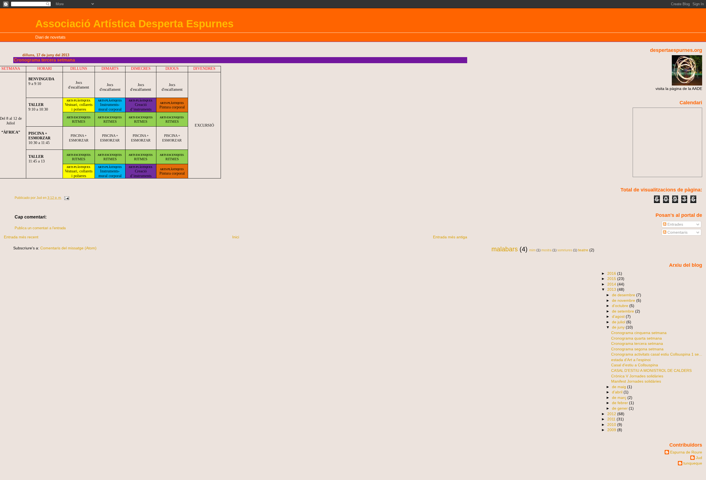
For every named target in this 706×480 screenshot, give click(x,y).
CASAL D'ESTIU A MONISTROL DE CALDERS (651, 370)
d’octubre (620, 305)
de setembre (623, 311)
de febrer (620, 403)
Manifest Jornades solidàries (636, 381)
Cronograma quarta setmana (636, 338)
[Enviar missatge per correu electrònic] (66, 197)
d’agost (619, 316)
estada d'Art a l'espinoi (631, 360)
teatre (583, 250)
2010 (612, 424)
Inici (235, 237)
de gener (620, 408)
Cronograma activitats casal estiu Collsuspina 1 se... (656, 354)
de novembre (624, 300)
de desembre (624, 295)
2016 (612, 273)
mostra (546, 250)
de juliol (619, 322)
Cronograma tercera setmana (637, 343)
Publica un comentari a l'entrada (40, 228)
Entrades (674, 224)
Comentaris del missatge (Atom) (68, 248)
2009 (612, 430)
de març (619, 397)
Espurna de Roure (686, 452)
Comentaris (677, 232)
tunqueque (692, 463)
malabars (504, 249)
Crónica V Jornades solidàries (637, 376)
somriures (564, 250)
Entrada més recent (21, 237)
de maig (619, 387)
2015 (612, 278)
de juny (619, 327)
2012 (612, 414)
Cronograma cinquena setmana (639, 332)
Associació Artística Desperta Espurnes (134, 24)
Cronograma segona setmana (637, 349)
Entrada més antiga (450, 237)
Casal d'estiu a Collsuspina (634, 365)
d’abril (618, 392)
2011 (612, 419)
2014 (612, 284)
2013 (612, 289)
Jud (699, 457)
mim (532, 250)
